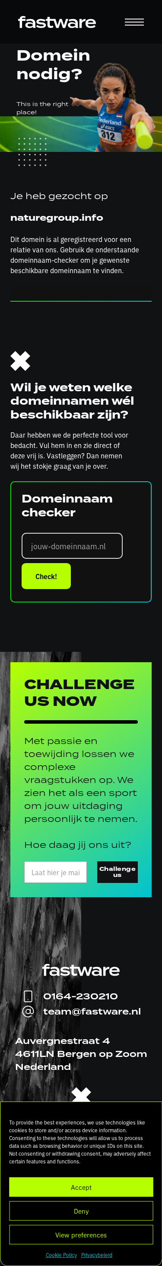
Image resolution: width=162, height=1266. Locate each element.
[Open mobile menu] (134, 22)
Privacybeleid (96, 1254)
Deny (81, 1210)
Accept (81, 1187)
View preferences (81, 1234)
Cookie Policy (61, 1254)
